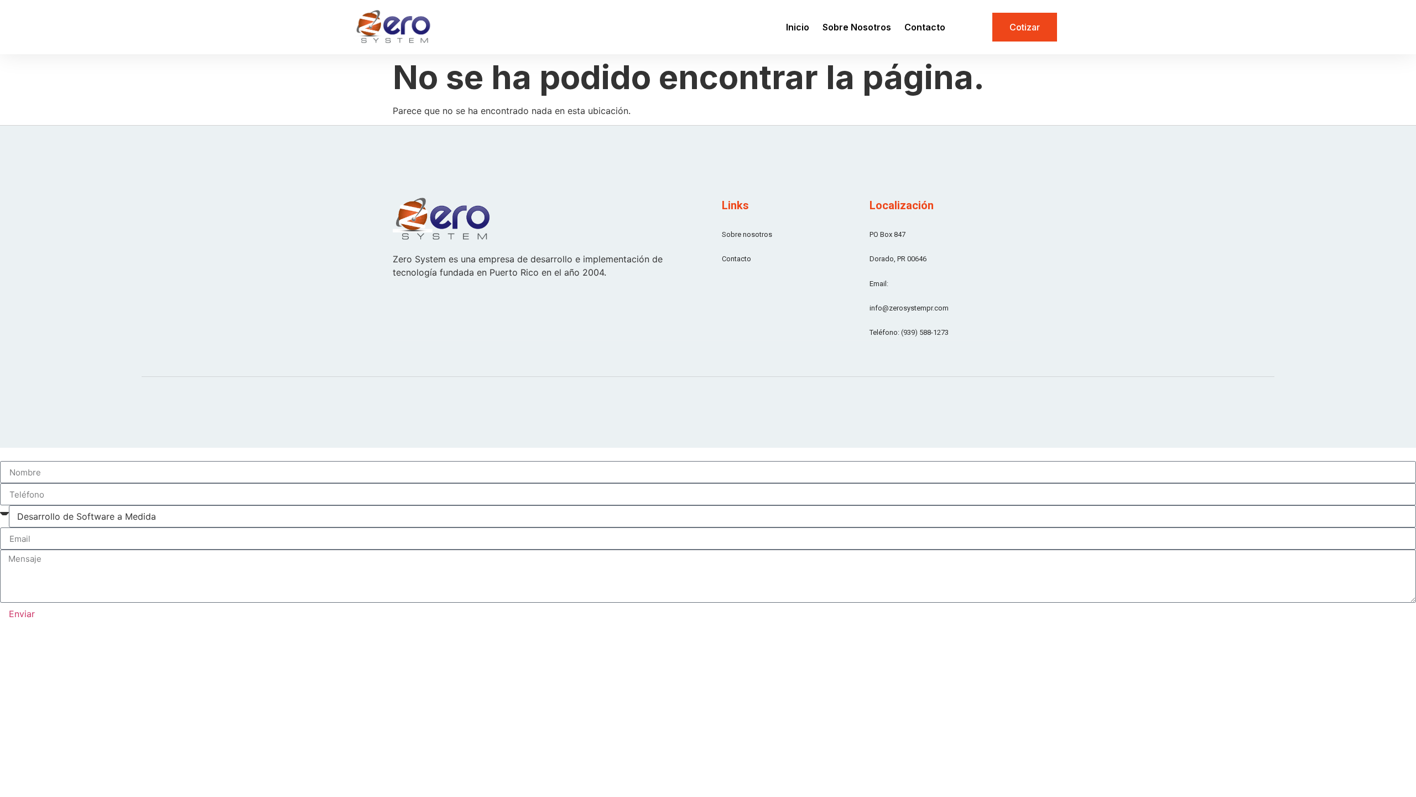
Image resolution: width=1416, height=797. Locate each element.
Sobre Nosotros (856, 27)
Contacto (924, 27)
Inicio (797, 27)
